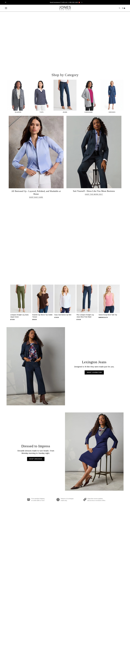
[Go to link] (18, 96)
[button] (8, 300)
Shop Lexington (94, 372)
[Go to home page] (65, 8)
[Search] (119, 8)
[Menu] (5, 8)
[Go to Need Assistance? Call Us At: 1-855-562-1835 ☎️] (65, 2)
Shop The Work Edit (94, 194)
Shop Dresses (35, 459)
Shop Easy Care (36, 197)
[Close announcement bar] (5, 2)
